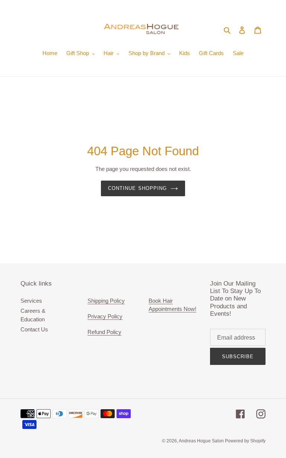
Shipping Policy (106, 301)
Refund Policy (104, 332)
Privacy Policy (105, 316)
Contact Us (34, 329)
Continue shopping (137, 188)
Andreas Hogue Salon (202, 440)
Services (31, 301)
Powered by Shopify (245, 440)
